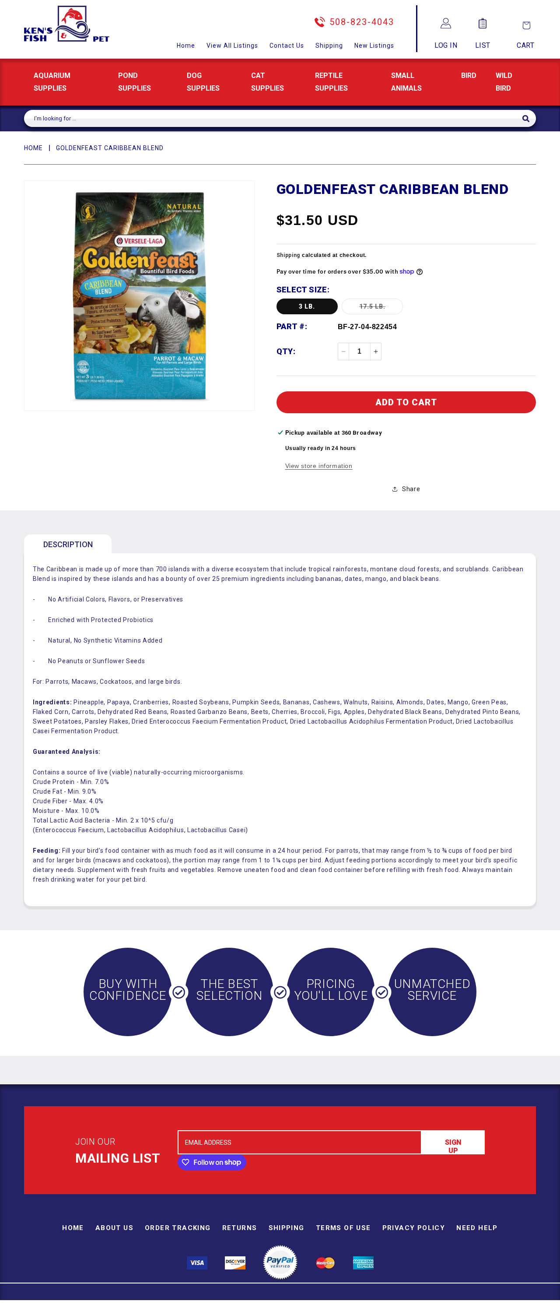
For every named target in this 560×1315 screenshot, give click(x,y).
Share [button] (411, 488)
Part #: (292, 326)
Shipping (329, 45)
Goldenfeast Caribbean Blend (110, 147)
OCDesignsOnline (348, 1310)
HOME (33, 147)
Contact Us (287, 45)
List (482, 45)
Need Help (477, 1228)
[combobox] (273, 118)
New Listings (374, 45)
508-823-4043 (361, 22)
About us (114, 1228)
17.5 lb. (381, 308)
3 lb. (307, 306)
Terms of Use (343, 1228)
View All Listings (232, 45)
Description (68, 544)
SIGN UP (453, 1146)
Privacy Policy (413, 1228)
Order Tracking (178, 1228)
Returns (239, 1228)
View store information (319, 465)
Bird (468, 75)
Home (186, 45)
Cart (525, 45)
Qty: (286, 351)
